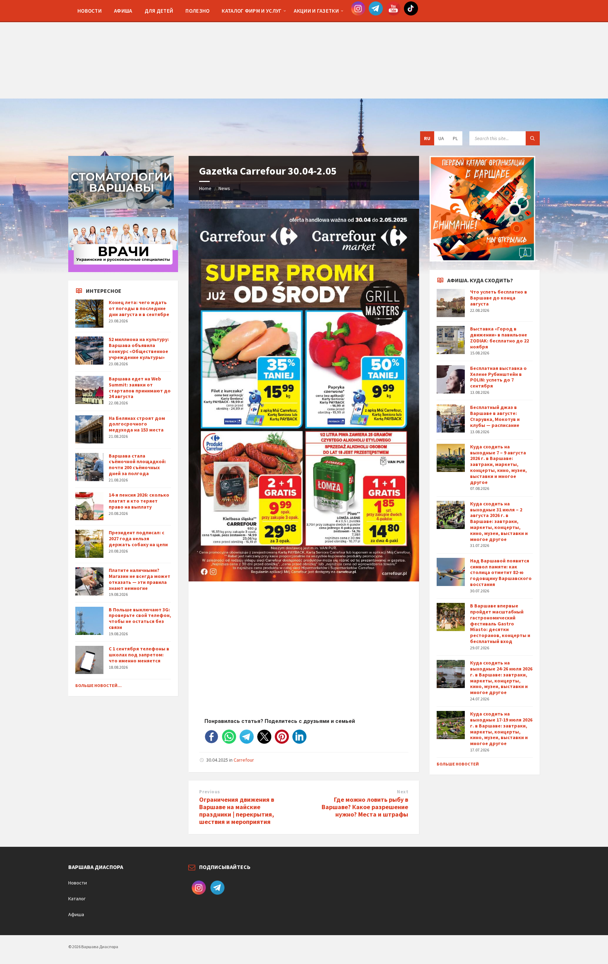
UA (441, 138)
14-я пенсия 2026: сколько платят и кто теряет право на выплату (139, 501)
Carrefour (244, 760)
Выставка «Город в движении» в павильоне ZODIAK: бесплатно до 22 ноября (499, 337)
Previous (209, 792)
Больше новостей (458, 764)
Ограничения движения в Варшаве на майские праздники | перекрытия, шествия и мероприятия (236, 810)
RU (427, 138)
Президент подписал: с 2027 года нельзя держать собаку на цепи (138, 538)
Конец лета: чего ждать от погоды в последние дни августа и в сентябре (139, 308)
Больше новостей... (98, 685)
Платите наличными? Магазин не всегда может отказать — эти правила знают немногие (139, 579)
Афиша (76, 914)
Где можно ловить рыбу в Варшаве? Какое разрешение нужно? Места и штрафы (365, 806)
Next (402, 792)
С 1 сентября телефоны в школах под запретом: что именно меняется (139, 654)
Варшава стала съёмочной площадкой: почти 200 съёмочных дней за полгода (137, 465)
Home (205, 188)
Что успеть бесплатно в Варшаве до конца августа (498, 298)
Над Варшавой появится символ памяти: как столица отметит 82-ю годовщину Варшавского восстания (501, 572)
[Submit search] (533, 138)
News (224, 188)
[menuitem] (89, 11)
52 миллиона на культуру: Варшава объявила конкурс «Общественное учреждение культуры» (139, 348)
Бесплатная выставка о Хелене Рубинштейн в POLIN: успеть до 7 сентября (498, 377)
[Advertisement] (304, 49)
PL (455, 138)
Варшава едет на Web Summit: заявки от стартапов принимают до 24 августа (140, 387)
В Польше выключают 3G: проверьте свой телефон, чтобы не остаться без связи (140, 618)
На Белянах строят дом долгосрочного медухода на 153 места (137, 424)
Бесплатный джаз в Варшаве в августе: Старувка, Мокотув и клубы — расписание (495, 416)
